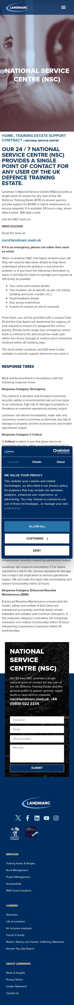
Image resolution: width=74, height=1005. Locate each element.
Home (7, 135)
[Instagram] (56, 818)
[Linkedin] (37, 818)
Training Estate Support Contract (34, 138)
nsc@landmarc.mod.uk (21, 240)
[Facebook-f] (27, 818)
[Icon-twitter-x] (18, 818)
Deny (37, 550)
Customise (34, 538)
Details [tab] (37, 461)
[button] (63, 7)
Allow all (37, 526)
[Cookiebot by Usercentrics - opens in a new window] (53, 451)
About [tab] (61, 461)
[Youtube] (46, 818)
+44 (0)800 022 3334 (33, 701)
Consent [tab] (13, 461)
